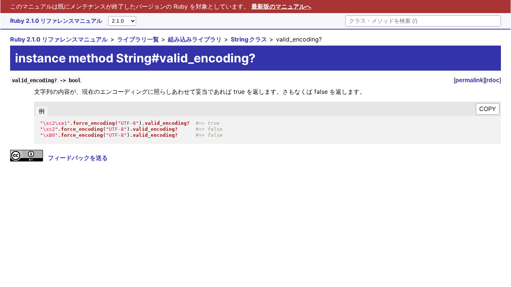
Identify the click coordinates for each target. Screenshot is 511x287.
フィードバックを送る (78, 157)
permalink (469, 80)
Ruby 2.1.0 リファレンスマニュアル (56, 20)
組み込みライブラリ (195, 39)
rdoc (492, 80)
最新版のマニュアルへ (281, 6)
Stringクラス (249, 39)
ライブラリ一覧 (138, 39)
